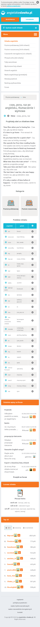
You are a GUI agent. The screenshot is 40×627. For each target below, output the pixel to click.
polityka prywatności (20, 603)
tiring (9, 386)
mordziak (10, 553)
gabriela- (28, 457)
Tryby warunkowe (10, 62)
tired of (10, 380)
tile (9, 295)
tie (8, 265)
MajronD (25, 417)
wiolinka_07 (11, 559)
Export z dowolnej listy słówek (16, 463)
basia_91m (11, 576)
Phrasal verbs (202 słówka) (14, 58)
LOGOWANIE (30, 19)
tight (9, 277)
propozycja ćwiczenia (12, 436)
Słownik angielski (10, 70)
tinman (10, 346)
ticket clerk (11, 237)
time (9, 312)
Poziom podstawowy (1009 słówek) (16, 45)
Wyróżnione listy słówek (13, 66)
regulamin (20, 600)
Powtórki (7, 410)
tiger (9, 271)
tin (8, 340)
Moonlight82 (12, 587)
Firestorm (10, 541)
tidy (9, 253)
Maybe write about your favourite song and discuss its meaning (10, 458)
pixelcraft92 (11, 570)
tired (9, 375)
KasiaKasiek (11, 547)
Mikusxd (25, 430)
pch (27, 470)
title (9, 391)
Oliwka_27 (11, 582)
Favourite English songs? (14, 449)
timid (9, 335)
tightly (9, 283)
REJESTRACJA (10, 19)
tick (9, 231)
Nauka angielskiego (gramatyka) (15, 75)
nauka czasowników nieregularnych (20, 609)
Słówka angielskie (11, 41)
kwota (6, 423)
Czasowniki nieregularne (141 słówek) (18, 54)
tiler (9, 301)
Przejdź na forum (20, 477)
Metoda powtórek (10, 79)
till (8, 307)
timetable (10, 329)
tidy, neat (10, 259)
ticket (9, 242)
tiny (9, 352)
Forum (6, 87)
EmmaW (10, 564)
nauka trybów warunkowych (20, 606)
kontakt (20, 612)
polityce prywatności (13, 6)
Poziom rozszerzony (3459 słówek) (16, 50)
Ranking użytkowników (12, 83)
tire (9, 363)
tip (8, 357)
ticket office (11, 248)
